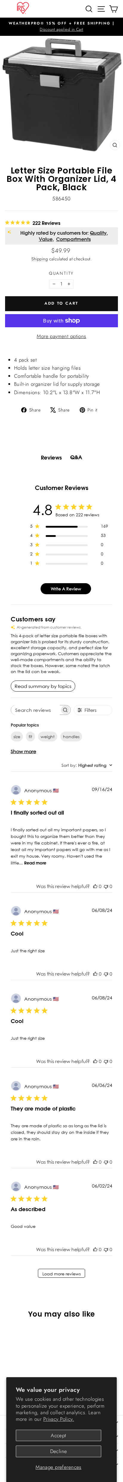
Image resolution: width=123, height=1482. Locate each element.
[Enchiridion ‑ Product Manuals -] (61, 353)
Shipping (39, 259)
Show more (23, 751)
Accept (58, 1435)
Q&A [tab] (76, 457)
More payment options (61, 336)
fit (30, 736)
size (16, 736)
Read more (35, 863)
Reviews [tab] (51, 457)
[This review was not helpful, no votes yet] (106, 886)
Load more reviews (61, 1273)
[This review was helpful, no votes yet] (95, 886)
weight (48, 736)
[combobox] (86, 765)
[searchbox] (35, 710)
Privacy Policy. (58, 1419)
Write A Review (66, 588)
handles (71, 736)
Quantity (61, 273)
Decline (58, 1451)
